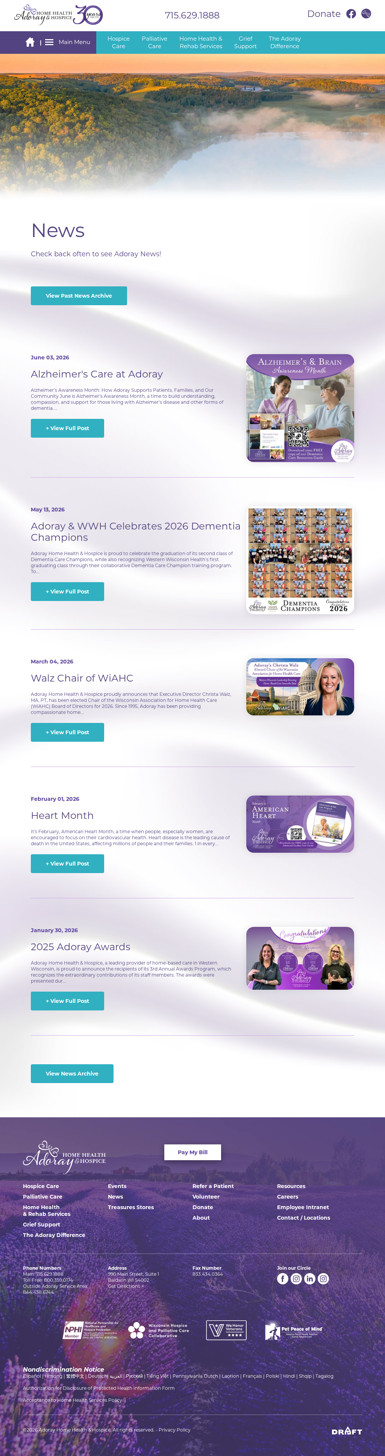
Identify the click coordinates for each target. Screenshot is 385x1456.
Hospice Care (41, 1186)
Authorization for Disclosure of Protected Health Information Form (99, 1388)
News (115, 1196)
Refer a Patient (213, 1186)
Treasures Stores (131, 1207)
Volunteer (206, 1196)
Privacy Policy (175, 1430)
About (201, 1217)
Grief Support (41, 1224)
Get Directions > (126, 1286)
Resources (291, 1186)
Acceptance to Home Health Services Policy (72, 1400)
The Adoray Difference (54, 1235)
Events (117, 1186)
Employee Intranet (303, 1207)
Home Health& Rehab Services (46, 1210)
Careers (287, 1196)
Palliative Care (42, 1196)
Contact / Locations (303, 1217)
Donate (202, 1207)
